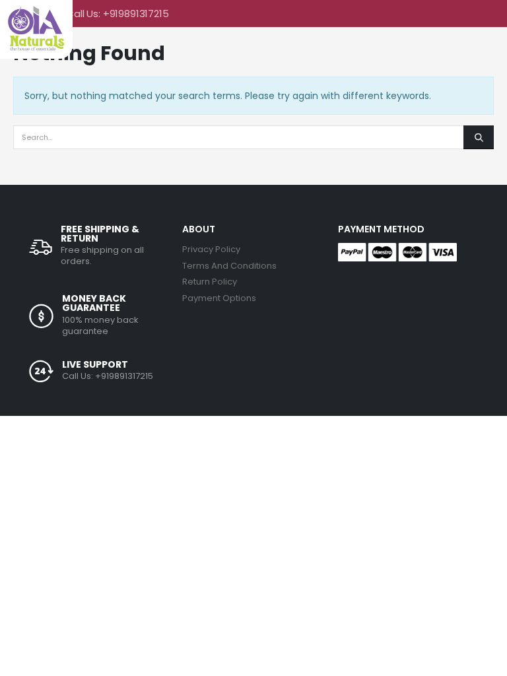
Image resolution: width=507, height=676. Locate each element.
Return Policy (209, 281)
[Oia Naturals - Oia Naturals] (36, 28)
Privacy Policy (211, 249)
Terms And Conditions (229, 265)
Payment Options (219, 298)
